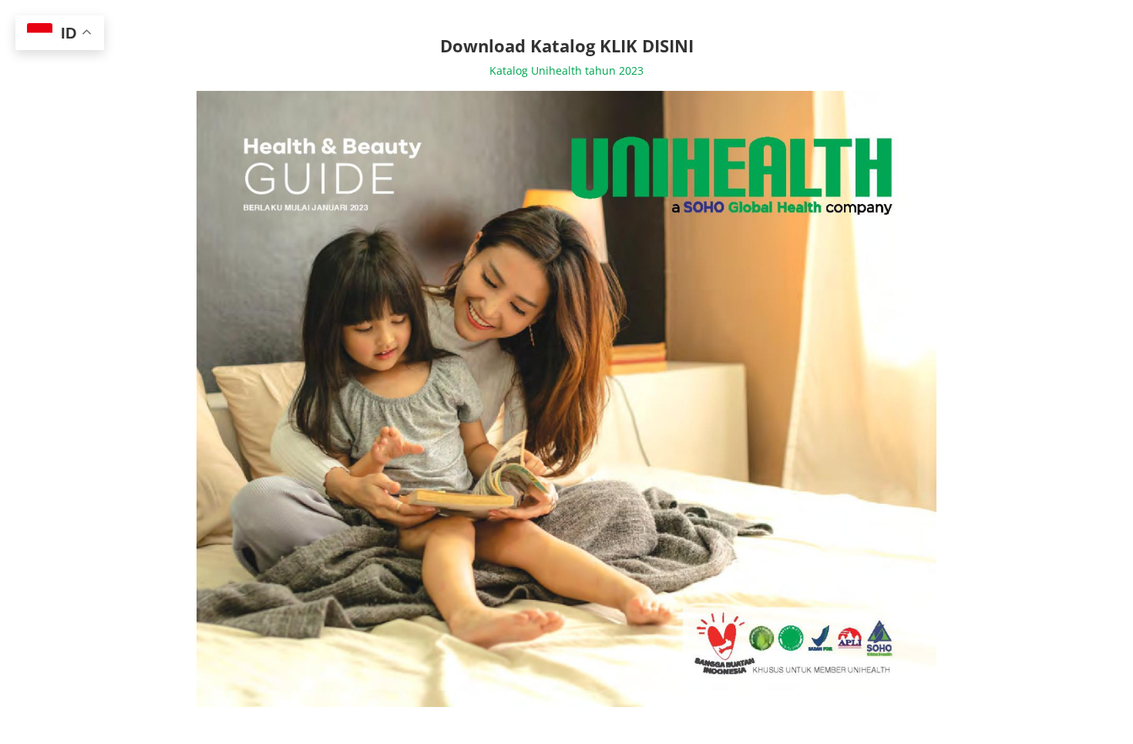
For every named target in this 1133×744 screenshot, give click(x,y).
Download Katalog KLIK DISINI (567, 45)
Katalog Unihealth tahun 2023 (566, 70)
